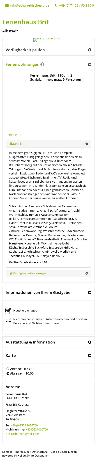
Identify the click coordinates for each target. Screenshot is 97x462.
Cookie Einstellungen (64, 452)
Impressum (22, 452)
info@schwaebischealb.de (29, 5)
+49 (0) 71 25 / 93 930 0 (76, 5)
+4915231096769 (37, 429)
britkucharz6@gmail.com (22, 434)
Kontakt (7, 452)
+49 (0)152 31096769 (24, 425)
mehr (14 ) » (13, 135)
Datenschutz (40, 452)
